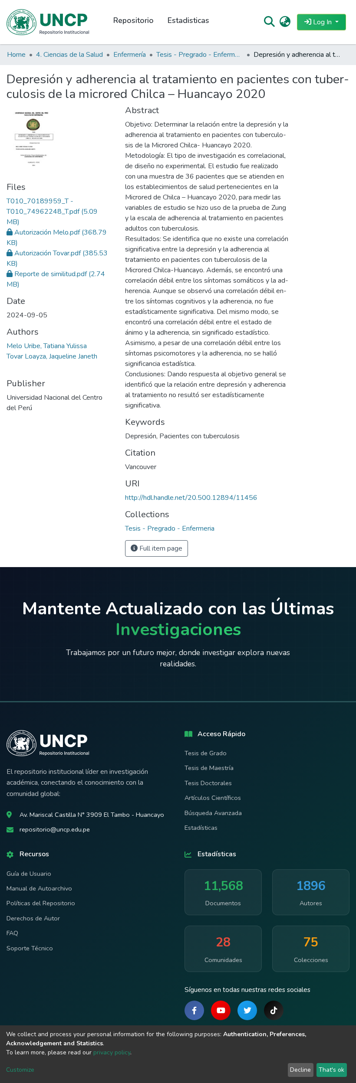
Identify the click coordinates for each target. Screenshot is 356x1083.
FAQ (12, 933)
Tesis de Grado (206, 753)
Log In (322, 22)
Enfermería (129, 54)
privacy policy (111, 1052)
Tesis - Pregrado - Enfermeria (199, 54)
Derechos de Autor (33, 918)
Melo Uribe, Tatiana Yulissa (47, 346)
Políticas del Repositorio (41, 903)
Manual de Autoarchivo (39, 888)
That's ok (331, 1070)
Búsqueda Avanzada (213, 813)
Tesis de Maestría (209, 767)
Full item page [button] (160, 548)
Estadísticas (201, 827)
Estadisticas (188, 20)
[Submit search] (269, 22)
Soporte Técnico (30, 948)
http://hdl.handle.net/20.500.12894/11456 (191, 497)
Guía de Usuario (29, 873)
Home (16, 54)
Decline (300, 1070)
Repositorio (133, 20)
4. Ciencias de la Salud (69, 54)
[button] (285, 22)
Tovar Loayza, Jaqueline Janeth (52, 356)
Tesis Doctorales (208, 783)
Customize (20, 1070)
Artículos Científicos (213, 797)
